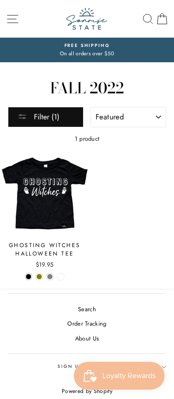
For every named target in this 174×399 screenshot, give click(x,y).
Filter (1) (45, 116)
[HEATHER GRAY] (49, 276)
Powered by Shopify (87, 391)
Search (87, 309)
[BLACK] (28, 276)
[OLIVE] (39, 276)
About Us (87, 338)
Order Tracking (86, 323)
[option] (87, 50)
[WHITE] (60, 276)
